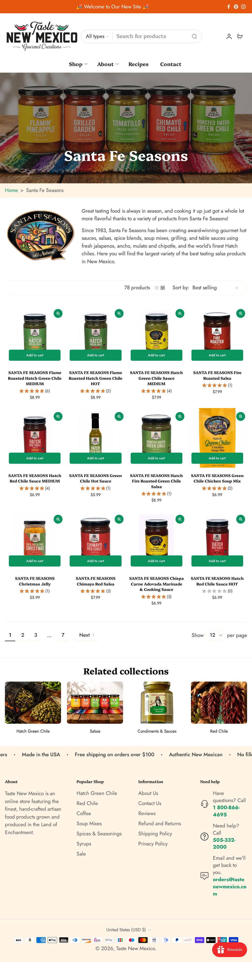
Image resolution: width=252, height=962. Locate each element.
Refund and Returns (159, 823)
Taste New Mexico (135, 948)
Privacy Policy (153, 843)
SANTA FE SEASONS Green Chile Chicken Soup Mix (217, 478)
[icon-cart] (239, 36)
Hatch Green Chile (97, 793)
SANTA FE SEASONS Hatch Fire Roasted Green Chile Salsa (156, 481)
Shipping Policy (155, 833)
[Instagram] (243, 7)
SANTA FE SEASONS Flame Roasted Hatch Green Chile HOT (95, 378)
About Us (148, 793)
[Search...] (194, 36)
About (105, 63)
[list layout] (157, 288)
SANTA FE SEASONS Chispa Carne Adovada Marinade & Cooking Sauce (156, 583)
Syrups (84, 843)
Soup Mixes (89, 823)
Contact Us (149, 803)
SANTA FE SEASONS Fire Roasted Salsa (217, 375)
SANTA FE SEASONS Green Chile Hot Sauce (95, 478)
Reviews (147, 813)
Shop (75, 63)
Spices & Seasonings (99, 833)
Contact (170, 63)
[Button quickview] (58, 313)
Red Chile (87, 803)
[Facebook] (228, 7)
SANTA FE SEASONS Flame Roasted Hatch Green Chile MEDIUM (35, 378)
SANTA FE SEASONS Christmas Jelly (35, 580)
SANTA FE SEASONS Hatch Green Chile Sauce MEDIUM (156, 378)
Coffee (84, 813)
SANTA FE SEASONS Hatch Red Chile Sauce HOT (217, 580)
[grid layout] (163, 288)
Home (11, 190)
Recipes (138, 63)
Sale (81, 854)
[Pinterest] (236, 7)
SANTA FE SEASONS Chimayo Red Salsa (95, 580)
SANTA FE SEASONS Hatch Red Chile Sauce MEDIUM (34, 478)
